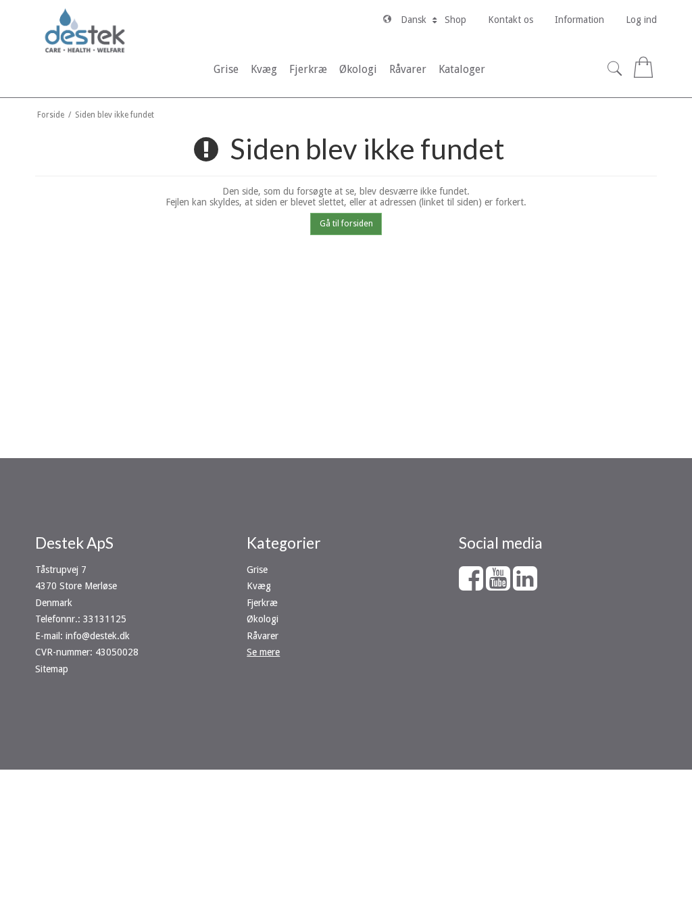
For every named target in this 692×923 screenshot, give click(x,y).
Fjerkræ (262, 602)
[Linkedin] (525, 585)
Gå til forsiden (346, 223)
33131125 (104, 619)
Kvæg (259, 585)
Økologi (262, 619)
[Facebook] (471, 585)
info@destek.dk (98, 635)
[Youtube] (498, 585)
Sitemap (51, 669)
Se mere (263, 652)
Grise (257, 569)
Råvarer (262, 635)
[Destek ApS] (84, 30)
